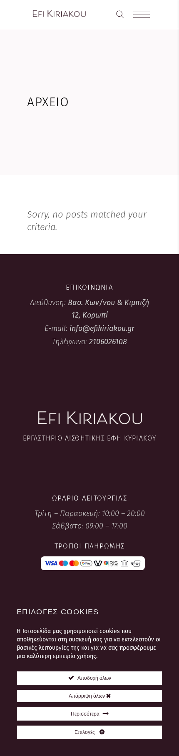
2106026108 (108, 341)
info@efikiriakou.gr (102, 328)
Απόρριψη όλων (87, 696)
